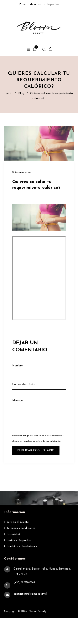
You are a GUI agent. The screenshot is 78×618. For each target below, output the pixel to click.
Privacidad (13, 534)
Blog (21, 93)
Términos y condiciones (21, 528)
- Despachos (51, 4)
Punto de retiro (31, 4)
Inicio (8, 93)
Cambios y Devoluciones (22, 546)
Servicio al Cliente (18, 522)
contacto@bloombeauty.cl (30, 594)
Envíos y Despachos (19, 540)
